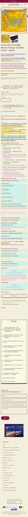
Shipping (2, 93)
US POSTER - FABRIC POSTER (10, 487)
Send (5, 418)
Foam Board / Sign (7, 472)
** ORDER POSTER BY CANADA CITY (11, 450)
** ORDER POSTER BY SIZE (9, 455)
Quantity (3, 97)
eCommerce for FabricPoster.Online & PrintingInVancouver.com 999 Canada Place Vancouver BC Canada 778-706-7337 (14, 513)
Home (4, 445)
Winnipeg (5, 462)
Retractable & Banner (8, 475)
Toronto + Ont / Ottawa (8, 465)
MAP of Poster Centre (8, 452)
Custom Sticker (6, 477)
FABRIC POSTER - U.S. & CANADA (10, 447)
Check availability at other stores (11, 304)
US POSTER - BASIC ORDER (9, 490)
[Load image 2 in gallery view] (14, 39)
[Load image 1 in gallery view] (5, 39)
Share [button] (3, 307)
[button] (2, 4)
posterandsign (8, 511)
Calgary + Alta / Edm (8, 460)
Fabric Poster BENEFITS (8, 482)
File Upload (5, 485)
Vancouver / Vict (7, 457)
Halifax (4, 470)
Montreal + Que (6, 467)
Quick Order (6, 480)
